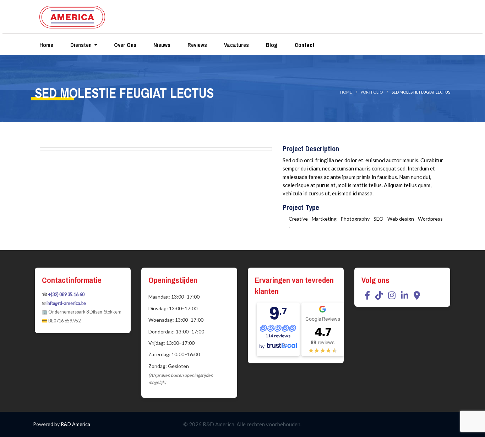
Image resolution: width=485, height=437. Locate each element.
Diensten (80, 45)
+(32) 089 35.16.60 (66, 294)
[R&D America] (72, 15)
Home (45, 45)
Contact (304, 45)
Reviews (196, 45)
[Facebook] (367, 295)
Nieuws (161, 45)
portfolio (372, 92)
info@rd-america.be (66, 303)
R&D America (75, 424)
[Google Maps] (417, 295)
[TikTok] (379, 295)
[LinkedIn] (404, 295)
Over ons (124, 45)
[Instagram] (392, 295)
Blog (271, 45)
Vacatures (236, 45)
